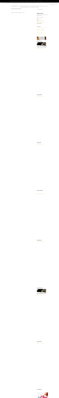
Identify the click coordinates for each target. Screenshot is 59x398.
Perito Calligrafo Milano (39, 94)
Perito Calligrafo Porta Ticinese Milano (41, 33)
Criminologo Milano (39, 142)
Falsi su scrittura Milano (39, 41)
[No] (58, 1)
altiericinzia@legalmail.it (39, 21)
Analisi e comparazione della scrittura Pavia (41, 293)
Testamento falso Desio (39, 32)
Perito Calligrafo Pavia (39, 389)
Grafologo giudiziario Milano (40, 190)
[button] (57, 4)
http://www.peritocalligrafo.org (41, 22)
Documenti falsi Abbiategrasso (40, 29)
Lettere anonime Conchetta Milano (41, 30)
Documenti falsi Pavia (39, 341)
